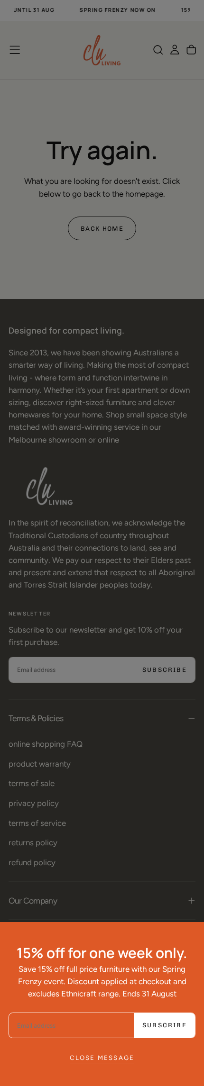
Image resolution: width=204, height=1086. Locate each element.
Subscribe (164, 1025)
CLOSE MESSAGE (102, 1057)
